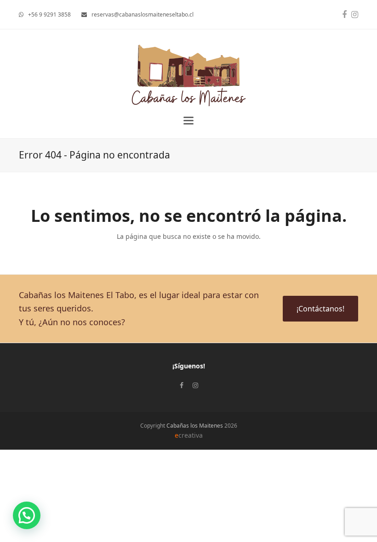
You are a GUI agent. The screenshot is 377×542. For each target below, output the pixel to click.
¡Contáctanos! (320, 309)
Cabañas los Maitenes (194, 425)
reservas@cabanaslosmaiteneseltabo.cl (142, 14)
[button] (188, 120)
